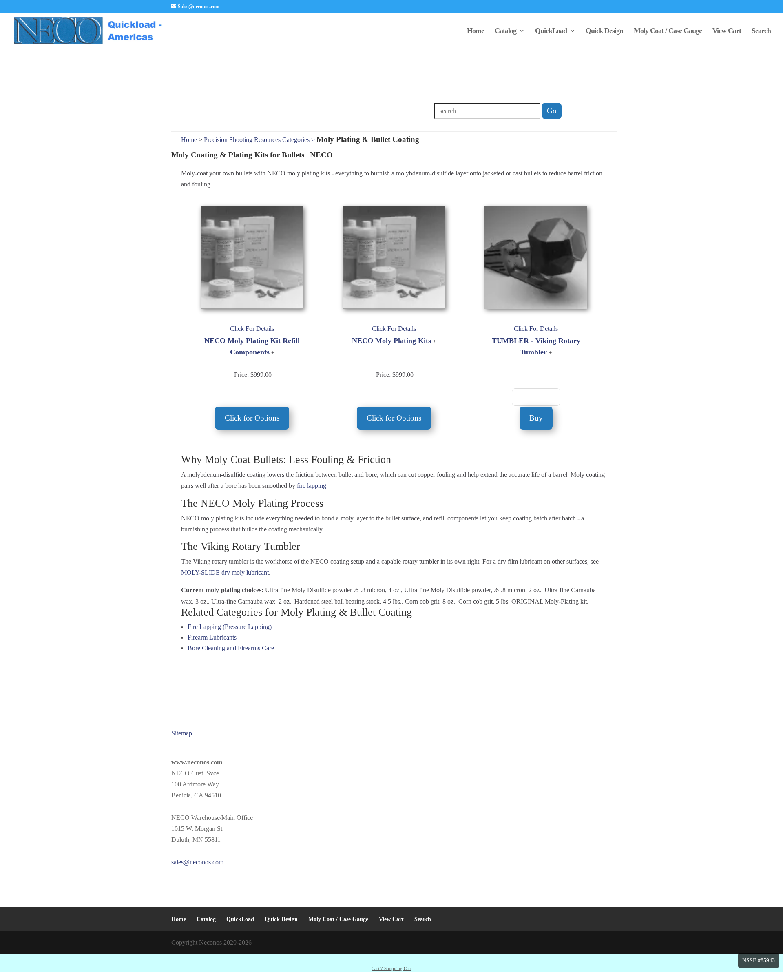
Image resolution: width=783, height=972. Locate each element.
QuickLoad (551, 31)
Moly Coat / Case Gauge (668, 31)
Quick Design (604, 31)
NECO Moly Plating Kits (391, 341)
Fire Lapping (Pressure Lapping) (230, 626)
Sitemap (181, 733)
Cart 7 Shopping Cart (391, 968)
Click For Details (252, 328)
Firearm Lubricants (212, 637)
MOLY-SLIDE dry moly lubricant (225, 572)
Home (475, 31)
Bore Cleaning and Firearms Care (231, 647)
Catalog (505, 31)
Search (761, 31)
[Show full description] (272, 353)
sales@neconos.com (197, 862)
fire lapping (311, 485)
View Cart (726, 31)
